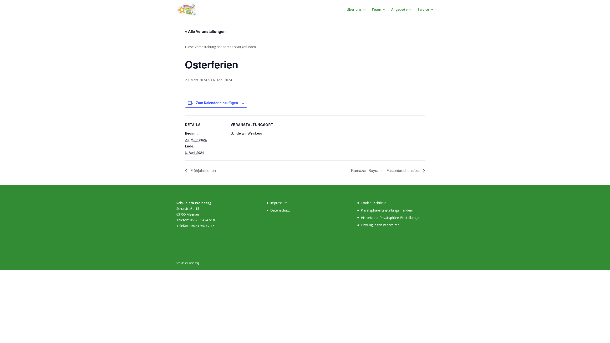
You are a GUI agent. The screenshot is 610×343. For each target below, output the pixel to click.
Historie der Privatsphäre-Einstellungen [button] (390, 217)
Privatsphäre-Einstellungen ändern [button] (387, 210)
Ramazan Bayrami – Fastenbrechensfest (386, 170)
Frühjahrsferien (202, 170)
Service (423, 10)
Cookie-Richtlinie (373, 203)
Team (376, 10)
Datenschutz (280, 210)
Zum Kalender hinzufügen (217, 102)
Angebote (399, 10)
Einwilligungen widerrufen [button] (380, 225)
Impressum (279, 203)
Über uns (354, 10)
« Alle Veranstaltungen (205, 31)
